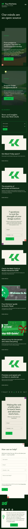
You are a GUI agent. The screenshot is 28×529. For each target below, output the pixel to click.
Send (5, 489)
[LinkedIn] (3, 509)
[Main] (25, 4)
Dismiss (14, 525)
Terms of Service (6, 485)
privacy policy (11, 521)
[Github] (9, 509)
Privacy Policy (23, 484)
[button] (4, 392)
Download (10, 238)
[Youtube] (6, 509)
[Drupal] (12, 509)
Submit (9, 433)
